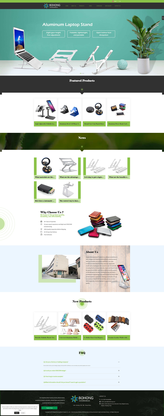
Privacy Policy (88, 405)
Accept (23, 412)
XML (83, 405)
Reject (17, 412)
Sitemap (78, 405)
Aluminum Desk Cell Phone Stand (70, 124)
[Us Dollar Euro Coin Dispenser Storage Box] (94, 323)
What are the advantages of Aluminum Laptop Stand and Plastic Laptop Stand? (70, 177)
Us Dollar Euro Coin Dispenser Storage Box (95, 337)
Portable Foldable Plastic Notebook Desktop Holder (46, 337)
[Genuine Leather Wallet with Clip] (118, 323)
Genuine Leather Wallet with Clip (119, 337)
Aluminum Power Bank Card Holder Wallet (119, 124)
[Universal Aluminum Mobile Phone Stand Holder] (69, 323)
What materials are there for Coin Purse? (45, 177)
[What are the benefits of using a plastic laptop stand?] (117, 165)
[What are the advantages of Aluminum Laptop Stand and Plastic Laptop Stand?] (68, 165)
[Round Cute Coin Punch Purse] (94, 109)
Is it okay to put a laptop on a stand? (94, 177)
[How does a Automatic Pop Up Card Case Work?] (46, 189)
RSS (81, 405)
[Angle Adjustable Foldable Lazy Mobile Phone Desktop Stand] (45, 109)
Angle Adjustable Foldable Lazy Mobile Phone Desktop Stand (46, 124)
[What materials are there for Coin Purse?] (46, 165)
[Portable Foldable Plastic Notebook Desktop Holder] (45, 323)
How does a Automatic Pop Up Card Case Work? (45, 201)
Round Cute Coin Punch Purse (94, 124)
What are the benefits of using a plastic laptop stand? (119, 177)
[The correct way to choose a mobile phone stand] (68, 189)
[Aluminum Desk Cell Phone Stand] (69, 109)
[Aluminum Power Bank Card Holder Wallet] (118, 109)
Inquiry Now (49, 408)
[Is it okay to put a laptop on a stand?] (95, 165)
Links (74, 405)
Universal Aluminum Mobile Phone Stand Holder (70, 337)
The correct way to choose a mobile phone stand (70, 201)
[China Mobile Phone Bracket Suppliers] (82, 42)
